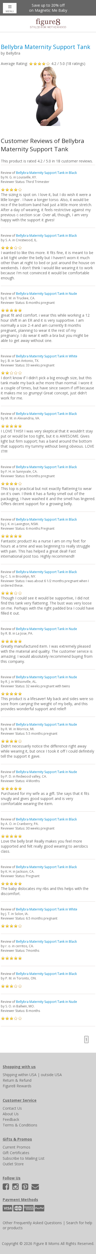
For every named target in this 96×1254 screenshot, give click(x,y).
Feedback (11, 1119)
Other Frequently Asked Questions (32, 1222)
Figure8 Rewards (17, 1085)
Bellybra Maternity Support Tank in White (46, 356)
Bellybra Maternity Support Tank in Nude (46, 293)
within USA (27, 1074)
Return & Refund (17, 1080)
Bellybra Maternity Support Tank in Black (46, 172)
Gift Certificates (16, 1152)
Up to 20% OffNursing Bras (48, 8)
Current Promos (16, 1147)
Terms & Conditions (20, 1125)
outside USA (51, 1074)
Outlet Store (13, 1163)
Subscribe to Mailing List (24, 1158)
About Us (11, 1113)
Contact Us (12, 1108)
